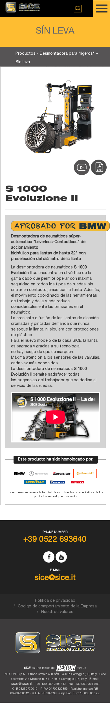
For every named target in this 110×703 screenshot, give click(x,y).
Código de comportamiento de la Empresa (57, 607)
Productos (26, 54)
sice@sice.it (22, 684)
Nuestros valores (57, 612)
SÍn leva (23, 62)
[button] (78, 8)
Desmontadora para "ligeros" (67, 54)
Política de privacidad (55, 601)
